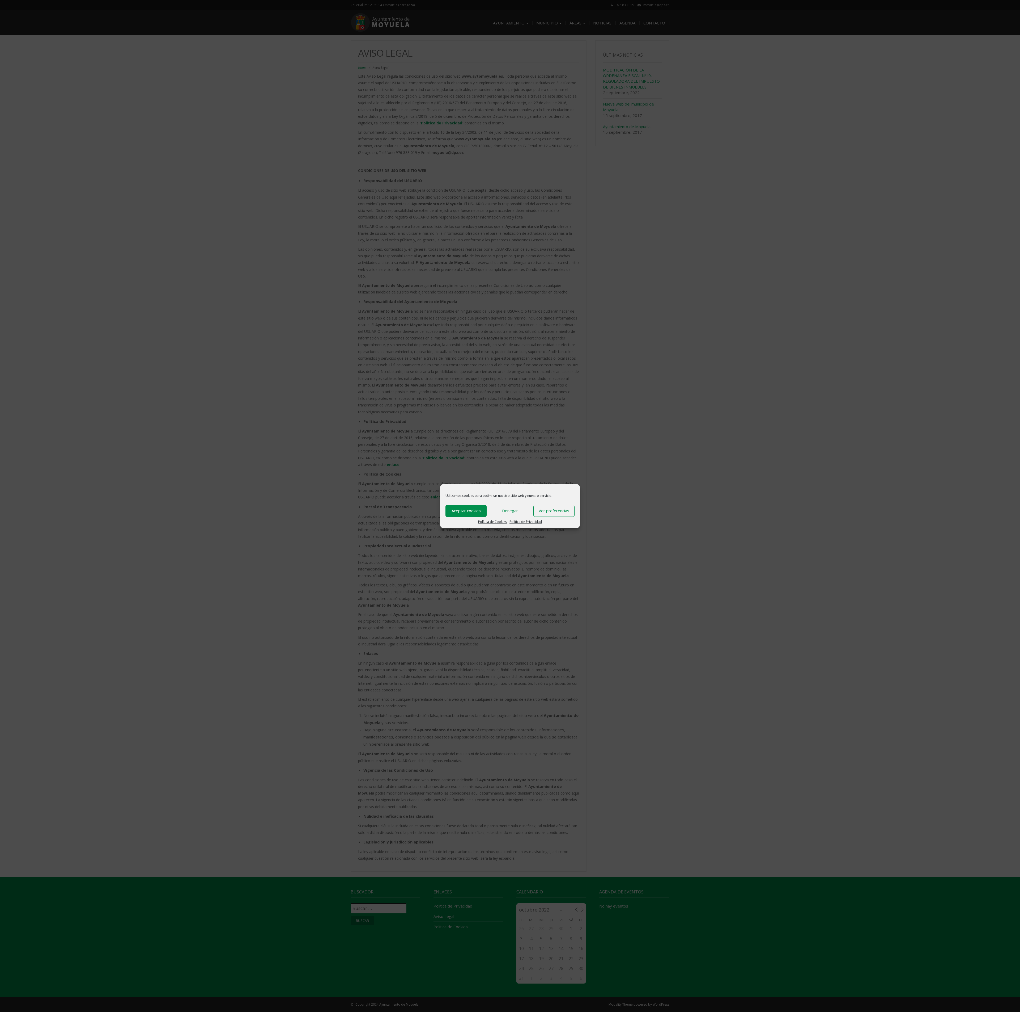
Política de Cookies (492, 521)
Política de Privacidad (525, 521)
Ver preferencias (554, 510)
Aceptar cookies (466, 510)
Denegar (510, 510)
